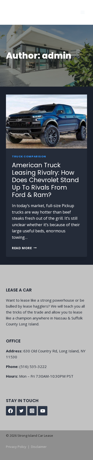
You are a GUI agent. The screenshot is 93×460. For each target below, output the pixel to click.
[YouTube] (42, 410)
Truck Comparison (29, 156)
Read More (24, 248)
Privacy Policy (16, 446)
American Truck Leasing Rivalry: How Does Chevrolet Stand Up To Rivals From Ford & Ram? (45, 180)
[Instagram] (32, 410)
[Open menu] (82, 12)
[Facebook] (10, 410)
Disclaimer (39, 446)
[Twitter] (21, 410)
